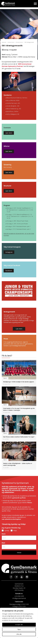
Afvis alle (19, 634)
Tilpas (19, 629)
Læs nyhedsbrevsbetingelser (11, 519)
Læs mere (8, 133)
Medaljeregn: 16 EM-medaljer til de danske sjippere (18, 382)
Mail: (4, 543)
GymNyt (6, 530)
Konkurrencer (19, 42)
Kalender (4, 42)
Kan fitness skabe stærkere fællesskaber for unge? (18, 437)
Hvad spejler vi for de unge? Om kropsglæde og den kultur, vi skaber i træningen (19, 409)
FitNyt (15, 530)
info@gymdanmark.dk (19, 598)
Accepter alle (19, 624)
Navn (4, 534)
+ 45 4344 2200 (19, 596)
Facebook (8, 271)
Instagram (8, 252)
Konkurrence (11, 42)
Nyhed (5, 378)
